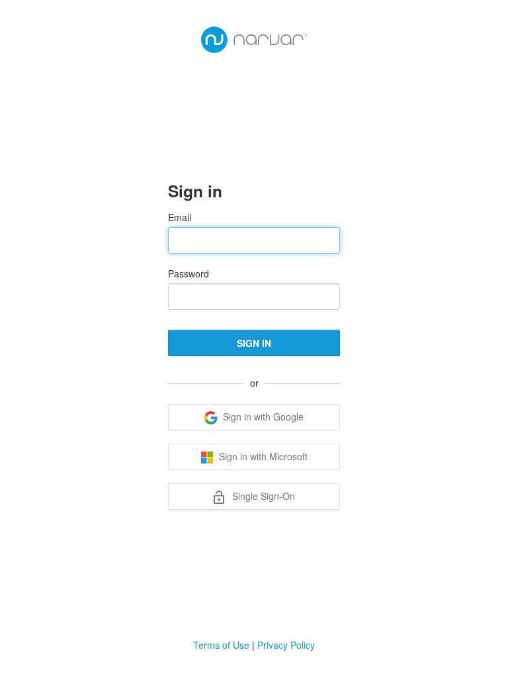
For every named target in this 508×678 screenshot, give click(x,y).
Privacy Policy (286, 645)
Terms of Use (221, 645)
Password (188, 273)
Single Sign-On (262, 496)
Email (179, 217)
